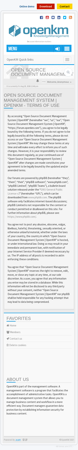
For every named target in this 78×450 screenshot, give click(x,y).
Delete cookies (17, 345)
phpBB (18, 440)
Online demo (26, 6)
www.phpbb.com (37, 197)
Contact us (15, 338)
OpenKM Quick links (20, 59)
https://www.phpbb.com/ (22, 216)
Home (12, 325)
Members (14, 332)
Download (46, 6)
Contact (65, 6)
